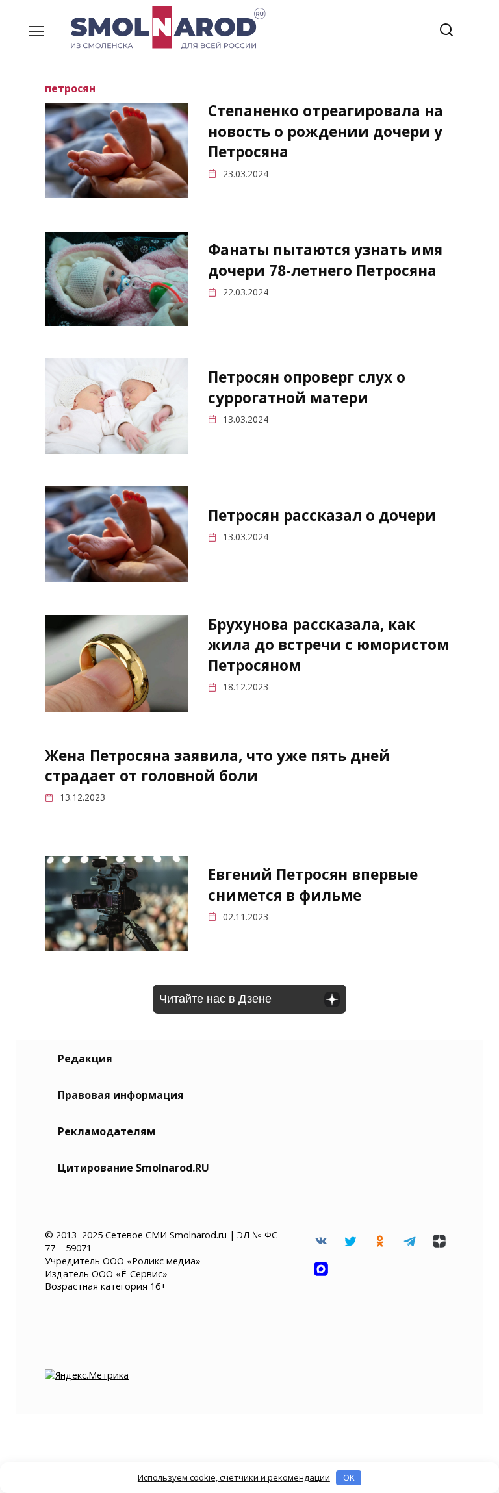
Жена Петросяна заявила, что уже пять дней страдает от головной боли (217, 766)
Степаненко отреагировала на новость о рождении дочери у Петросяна (325, 131)
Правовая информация (121, 1095)
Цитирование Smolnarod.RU (133, 1168)
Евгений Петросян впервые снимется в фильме (313, 884)
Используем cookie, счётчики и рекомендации (234, 1477)
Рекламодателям (106, 1131)
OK (349, 1477)
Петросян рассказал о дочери (322, 515)
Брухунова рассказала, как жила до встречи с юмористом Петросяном (328, 644)
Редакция (85, 1058)
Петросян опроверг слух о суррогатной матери (306, 387)
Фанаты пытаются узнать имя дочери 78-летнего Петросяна (325, 260)
